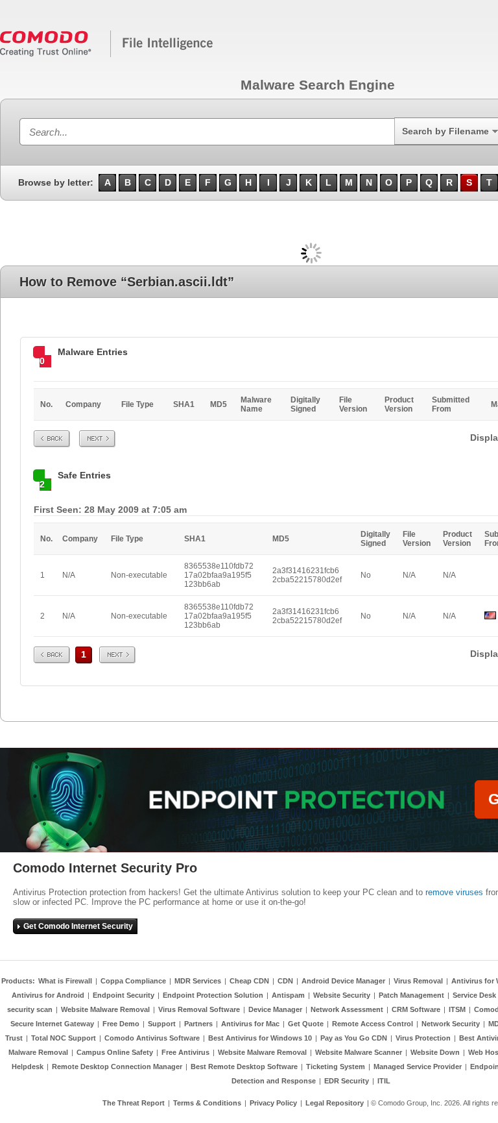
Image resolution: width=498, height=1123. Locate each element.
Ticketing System (335, 1066)
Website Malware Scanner (358, 1052)
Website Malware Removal (105, 1009)
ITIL (383, 1081)
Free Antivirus (185, 1052)
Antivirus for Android (48, 995)
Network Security (450, 1024)
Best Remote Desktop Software (244, 1066)
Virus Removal (418, 981)
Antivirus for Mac (250, 1024)
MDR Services (197, 981)
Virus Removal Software (199, 1009)
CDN (285, 981)
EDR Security (346, 1081)
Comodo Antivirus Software (152, 1038)
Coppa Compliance (133, 981)
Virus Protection (423, 1038)
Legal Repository (334, 1103)
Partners (198, 1024)
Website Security (341, 995)
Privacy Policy (273, 1103)
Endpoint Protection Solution (213, 995)
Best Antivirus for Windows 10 (260, 1038)
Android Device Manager (343, 981)
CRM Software (416, 1009)
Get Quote (306, 1024)
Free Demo (120, 1024)
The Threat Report (133, 1103)
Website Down (435, 1052)
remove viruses (454, 892)
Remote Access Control (372, 1024)
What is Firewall (65, 981)
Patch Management (411, 995)
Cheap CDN (249, 981)
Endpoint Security (123, 995)
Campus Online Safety (115, 1052)
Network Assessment (347, 1009)
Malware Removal (38, 1052)
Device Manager (275, 1009)
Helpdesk (27, 1066)
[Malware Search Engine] (107, 54)
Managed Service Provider (418, 1066)
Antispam (288, 995)
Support (162, 1024)
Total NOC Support (63, 1038)
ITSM (457, 1009)
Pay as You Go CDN (353, 1038)
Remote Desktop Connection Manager (117, 1066)
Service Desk (474, 995)
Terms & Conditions (207, 1103)
